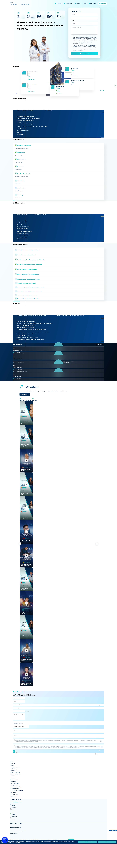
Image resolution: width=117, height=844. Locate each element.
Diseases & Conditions (16, 774)
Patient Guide (14, 792)
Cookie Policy (17, 842)
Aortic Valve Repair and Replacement (25, 120)
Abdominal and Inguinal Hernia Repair (25, 116)
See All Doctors (100, 344)
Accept (106, 841)
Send (14, 751)
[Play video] (26, 413)
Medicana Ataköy (75, 68)
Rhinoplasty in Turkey (22, 224)
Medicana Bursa (60, 86)
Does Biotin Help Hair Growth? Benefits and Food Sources (70, 315)
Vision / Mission (14, 779)
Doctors (12, 775)
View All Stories (24, 394)
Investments (13, 781)
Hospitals (13, 765)
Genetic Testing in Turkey (23, 222)
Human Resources (15, 788)
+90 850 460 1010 (15, 4)
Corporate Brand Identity (16, 786)
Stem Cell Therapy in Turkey (23, 226)
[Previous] (20, 543)
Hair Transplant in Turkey (22, 220)
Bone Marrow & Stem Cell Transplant (25, 124)
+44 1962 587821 (25, 4)
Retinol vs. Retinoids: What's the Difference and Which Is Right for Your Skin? (35, 323)
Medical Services (14, 768)
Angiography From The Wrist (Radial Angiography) (28, 118)
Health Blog (13, 770)
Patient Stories (14, 794)
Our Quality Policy (15, 783)
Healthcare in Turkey (15, 772)
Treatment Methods (15, 767)
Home (12, 761)
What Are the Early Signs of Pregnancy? (26, 321)
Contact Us (13, 796)
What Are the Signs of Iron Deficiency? (26, 327)
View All (102, 90)
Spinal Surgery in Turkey (22, 228)
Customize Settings (87, 841)
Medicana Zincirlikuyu (32, 71)
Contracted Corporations (17, 790)
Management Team (15, 785)
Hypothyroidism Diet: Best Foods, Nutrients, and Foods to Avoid (31, 329)
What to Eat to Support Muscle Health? (26, 325)
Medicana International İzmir (77, 80)
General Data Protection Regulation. (36, 740)
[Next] (97, 543)
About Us (13, 763)
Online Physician (102, 3)
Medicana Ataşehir (32, 84)
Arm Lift (19, 122)
